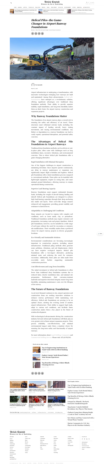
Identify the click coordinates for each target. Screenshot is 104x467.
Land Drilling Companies (60, 335)
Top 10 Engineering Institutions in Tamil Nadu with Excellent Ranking (26, 11)
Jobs (55, 447)
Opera (26, 452)
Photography (70, 445)
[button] (11, 3)
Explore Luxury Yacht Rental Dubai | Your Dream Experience (53, 11)
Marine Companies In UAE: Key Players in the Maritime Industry (79, 424)
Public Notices (43, 445)
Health (55, 445)
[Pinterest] (39, 33)
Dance (26, 443)
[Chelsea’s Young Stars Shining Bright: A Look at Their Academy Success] (56, 399)
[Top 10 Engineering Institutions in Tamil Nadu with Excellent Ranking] (12, 11)
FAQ (41, 447)
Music (26, 440)
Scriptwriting (27, 445)
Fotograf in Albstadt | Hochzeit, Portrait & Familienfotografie (18, 404)
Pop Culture (27, 447)
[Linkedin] (87, 439)
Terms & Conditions (86, 447)
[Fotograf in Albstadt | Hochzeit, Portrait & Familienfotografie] (18, 399)
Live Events (70, 442)
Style (55, 442)
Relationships (56, 449)
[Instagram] (84, 439)
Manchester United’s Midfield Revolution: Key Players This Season (36, 405)
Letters (41, 442)
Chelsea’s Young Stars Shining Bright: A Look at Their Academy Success (56, 405)
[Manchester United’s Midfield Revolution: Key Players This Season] (37, 399)
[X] (35, 33)
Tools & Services (85, 445)
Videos (41, 449)
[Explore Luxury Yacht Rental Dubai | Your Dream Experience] (40, 11)
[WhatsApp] (42, 33)
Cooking (69, 440)
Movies (26, 442)
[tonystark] (33, 85)
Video (69, 443)
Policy (83, 449)
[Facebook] (32, 33)
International (84, 442)
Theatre (26, 450)
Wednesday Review (44, 443)
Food (55, 443)
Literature (27, 449)
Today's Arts (27, 438)
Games (55, 440)
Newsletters (84, 444)
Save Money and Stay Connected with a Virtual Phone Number (81, 419)
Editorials (42, 440)
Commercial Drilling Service (41, 337)
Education (56, 438)
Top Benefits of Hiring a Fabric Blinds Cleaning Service (82, 11)
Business (33, 30)
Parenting (56, 452)
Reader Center (71, 438)
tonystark (39, 85)
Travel (55, 450)
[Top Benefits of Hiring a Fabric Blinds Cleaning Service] (69, 11)
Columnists (42, 438)
